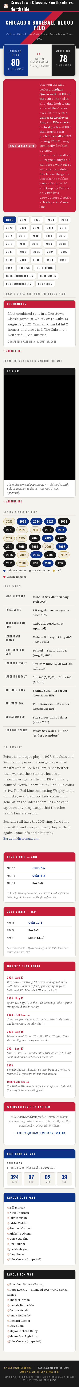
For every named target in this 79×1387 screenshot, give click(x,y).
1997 (9, 268)
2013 (62, 235)
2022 (9, 227)
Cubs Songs (48, 276)
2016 (22, 235)
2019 (50, 227)
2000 (36, 260)
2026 (23, 220)
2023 (64, 220)
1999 (50, 260)
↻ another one (12, 351)
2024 (50, 220)
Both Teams (45, 268)
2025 (37, 220)
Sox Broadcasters (18, 284)
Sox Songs (45, 284)
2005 (36, 251)
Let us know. (49, 1380)
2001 (23, 260)
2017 (9, 235)
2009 (49, 243)
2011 (22, 243)
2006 (23, 251)
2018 (63, 227)
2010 (35, 243)
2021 (23, 227)
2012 (9, 243)
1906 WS (24, 268)
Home (9, 220)
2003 (64, 251)
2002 (9, 260)
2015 (35, 235)
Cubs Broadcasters (19, 276)
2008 (62, 243)
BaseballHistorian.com (21, 838)
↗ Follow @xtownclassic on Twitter (39, 1133)
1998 (63, 260)
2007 (9, 251)
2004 (50, 251)
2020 (36, 227)
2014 (49, 235)
